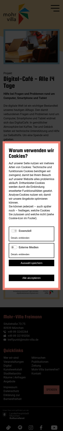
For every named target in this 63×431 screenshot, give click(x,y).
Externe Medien (28, 247)
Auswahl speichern (31, 262)
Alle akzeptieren (31, 277)
